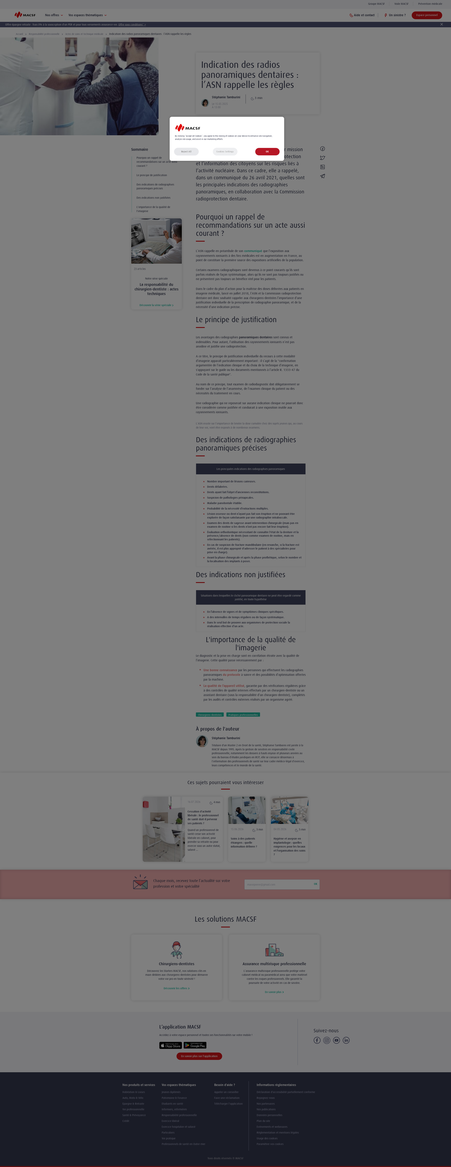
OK (267, 151)
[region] (227, 139)
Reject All (186, 151)
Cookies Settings (225, 151)
